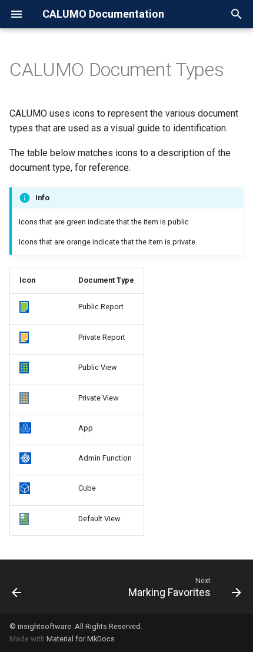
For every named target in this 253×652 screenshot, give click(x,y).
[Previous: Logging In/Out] (16, 586)
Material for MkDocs (80, 638)
